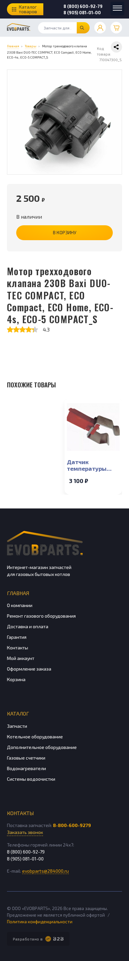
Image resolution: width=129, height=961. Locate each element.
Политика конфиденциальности (39, 921)
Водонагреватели (26, 768)
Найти (83, 27)
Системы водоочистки (31, 779)
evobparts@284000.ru (45, 871)
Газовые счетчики (26, 758)
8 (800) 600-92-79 (83, 6)
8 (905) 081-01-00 (82, 12)
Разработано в (28, 939)
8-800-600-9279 (72, 825)
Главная (18, 593)
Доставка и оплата (27, 626)
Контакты (17, 647)
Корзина (16, 679)
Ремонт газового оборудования (41, 616)
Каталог (18, 713)
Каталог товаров (28, 9)
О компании (19, 605)
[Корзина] (116, 27)
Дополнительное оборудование (42, 747)
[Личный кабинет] (100, 27)
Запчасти (17, 726)
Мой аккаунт (20, 658)
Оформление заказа (29, 669)
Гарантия (16, 637)
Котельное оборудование (35, 736)
